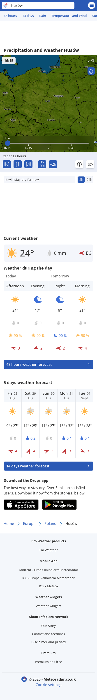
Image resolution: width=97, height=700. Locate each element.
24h (89, 179)
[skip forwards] (28, 164)
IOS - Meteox (48, 586)
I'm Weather (48, 550)
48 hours (10, 16)
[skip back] (7, 164)
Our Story (48, 626)
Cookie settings (49, 684)
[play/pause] (18, 164)
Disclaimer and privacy (48, 642)
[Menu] (91, 5)
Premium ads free (48, 662)
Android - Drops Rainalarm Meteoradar (48, 570)
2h (81, 179)
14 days (28, 16)
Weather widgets (48, 606)
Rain (42, 16)
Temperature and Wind (69, 16)
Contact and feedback (48, 634)
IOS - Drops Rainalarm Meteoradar (48, 578)
